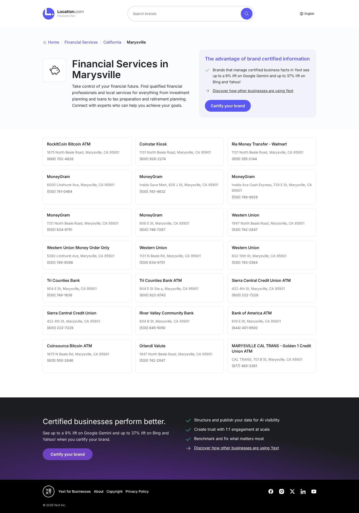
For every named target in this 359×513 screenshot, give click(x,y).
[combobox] (190, 14)
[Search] (247, 14)
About (99, 491)
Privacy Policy (137, 491)
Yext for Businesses (74, 491)
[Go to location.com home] (63, 14)
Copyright (114, 491)
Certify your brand (228, 105)
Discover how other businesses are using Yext (253, 90)
